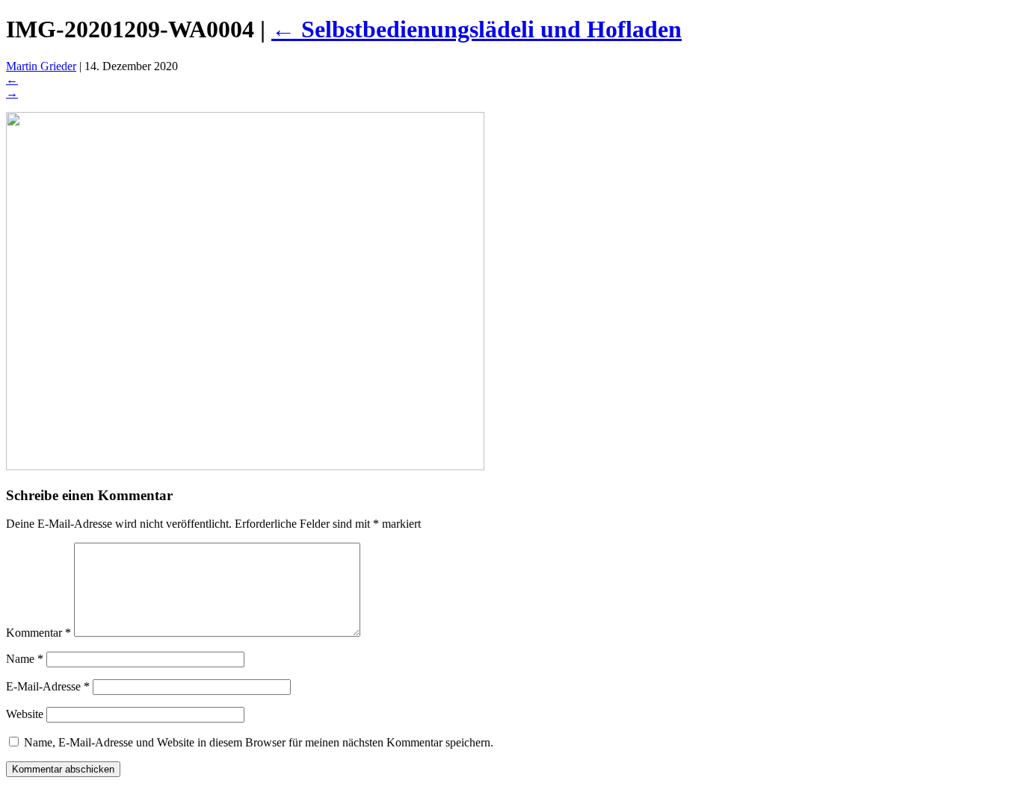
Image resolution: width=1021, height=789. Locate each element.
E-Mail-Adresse (48, 686)
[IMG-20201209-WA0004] (245, 466)
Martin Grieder (41, 66)
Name (24, 658)
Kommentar (38, 632)
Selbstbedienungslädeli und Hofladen (476, 29)
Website (24, 714)
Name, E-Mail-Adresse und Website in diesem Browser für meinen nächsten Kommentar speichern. (258, 742)
